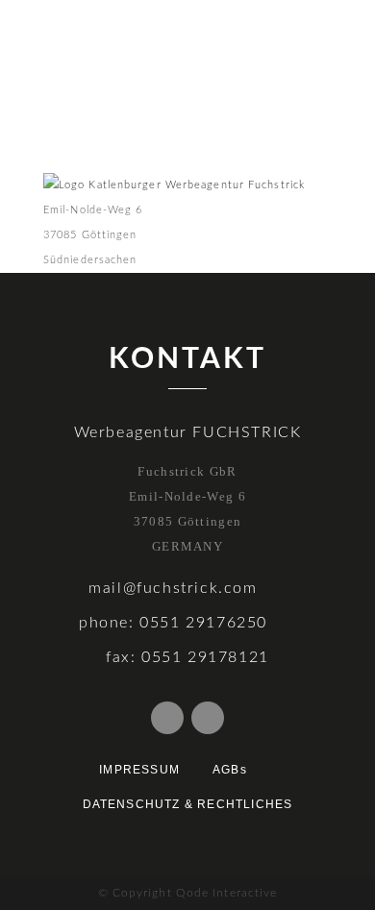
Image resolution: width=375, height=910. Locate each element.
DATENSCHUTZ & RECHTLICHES (188, 804)
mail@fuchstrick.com (172, 588)
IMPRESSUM (139, 769)
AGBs (229, 769)
